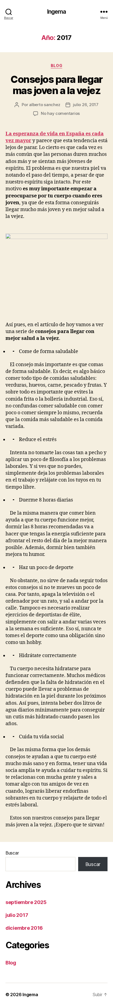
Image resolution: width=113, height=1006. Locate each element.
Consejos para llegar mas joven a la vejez (56, 85)
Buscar (12, 853)
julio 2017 (16, 915)
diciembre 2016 (24, 928)
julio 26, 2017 (85, 104)
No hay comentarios (60, 113)
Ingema (56, 11)
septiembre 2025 (26, 902)
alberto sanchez (44, 104)
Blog (56, 65)
